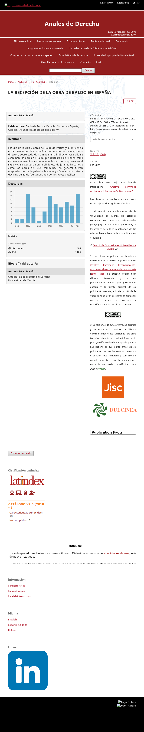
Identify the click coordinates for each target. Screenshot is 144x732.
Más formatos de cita (104, 139)
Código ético (123, 41)
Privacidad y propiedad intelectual (113, 55)
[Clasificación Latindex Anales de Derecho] (27, 523)
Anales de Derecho (72, 24)
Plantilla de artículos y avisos (57, 62)
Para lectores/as (16, 585)
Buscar (88, 70)
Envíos (100, 62)
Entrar (136, 2)
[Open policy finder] (113, 386)
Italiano (12, 630)
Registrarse (123, 2)
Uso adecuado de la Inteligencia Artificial (93, 48)
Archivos (22, 81)
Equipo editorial (76, 41)
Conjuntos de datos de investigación (31, 55)
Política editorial (100, 41)
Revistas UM (106, 2)
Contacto (85, 62)
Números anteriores (49, 41)
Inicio (11, 81)
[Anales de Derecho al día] (28, 689)
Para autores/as (16, 591)
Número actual (23, 41)
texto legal (97, 273)
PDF (131, 101)
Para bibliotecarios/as (19, 596)
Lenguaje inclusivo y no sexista (45, 48)
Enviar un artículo (21, 453)
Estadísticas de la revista (73, 55)
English (12, 619)
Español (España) (18, 624)
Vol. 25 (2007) (38, 81)
